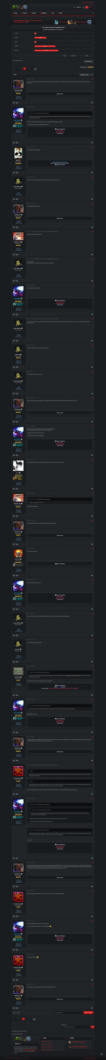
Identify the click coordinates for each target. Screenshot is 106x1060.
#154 (93, 177)
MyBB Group (18, 1058)
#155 (93, 203)
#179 (93, 954)
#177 (93, 890)
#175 (93, 798)
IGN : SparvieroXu (60, 132)
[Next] (31, 69)
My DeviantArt (60, 130)
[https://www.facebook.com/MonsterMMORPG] (82, 2)
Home (15, 13)
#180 (93, 984)
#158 (93, 285)
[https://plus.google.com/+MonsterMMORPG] (87, 2)
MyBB (9, 1058)
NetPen (27, 1058)
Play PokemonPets (62, 22)
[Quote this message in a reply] (92, 103)
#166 (93, 520)
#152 (93, 107)
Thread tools (84, 74)
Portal (25, 13)
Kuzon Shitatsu (55, 318)
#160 (93, 345)
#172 (93, 699)
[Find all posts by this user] (14, 103)
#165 (93, 493)
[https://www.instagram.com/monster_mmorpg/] (93, 2)
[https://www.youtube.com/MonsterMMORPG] (90, 2)
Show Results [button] (88, 61)
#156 (93, 231)
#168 (93, 579)
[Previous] (15, 69)
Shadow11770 (54, 231)
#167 (93, 548)
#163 (93, 426)
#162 (93, 397)
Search (34, 13)
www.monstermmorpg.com (30, 1049)
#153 (93, 147)
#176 (93, 862)
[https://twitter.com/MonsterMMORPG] (85, 2)
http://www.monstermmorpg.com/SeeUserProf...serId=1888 (63, 688)
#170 (93, 639)
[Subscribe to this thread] (92, 74)
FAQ (53, 13)
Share (17, 102)
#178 (93, 920)
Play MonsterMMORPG (81, 22)
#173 (93, 736)
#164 (93, 459)
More (60, 13)
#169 (93, 613)
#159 (93, 318)
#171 (93, 666)
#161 (93, 371)
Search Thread (88, 1012)
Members (44, 13)
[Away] (20, 160)
